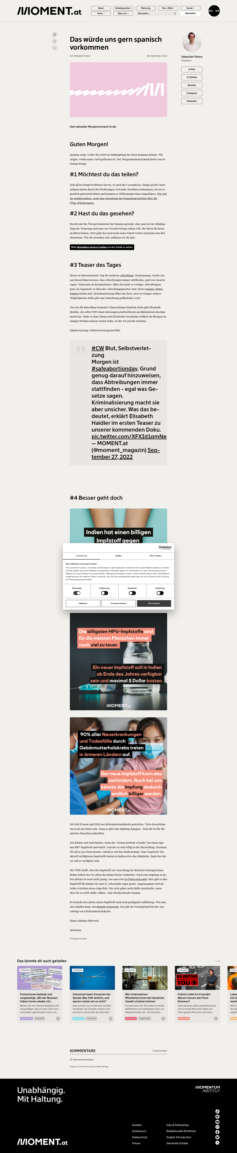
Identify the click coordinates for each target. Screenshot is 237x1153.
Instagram (192, 93)
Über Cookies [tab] (155, 556)
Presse (136, 1143)
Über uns (122, 13)
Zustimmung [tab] (81, 556)
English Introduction (178, 1137)
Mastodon (192, 101)
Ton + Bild (167, 8)
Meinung (145, 8)
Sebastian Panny (191, 56)
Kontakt (136, 1125)
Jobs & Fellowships (177, 1125)
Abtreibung (126, 275)
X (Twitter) (192, 77)
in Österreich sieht (136, 879)
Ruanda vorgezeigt (108, 906)
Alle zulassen (154, 603)
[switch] (104, 593)
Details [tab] (119, 556)
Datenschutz (139, 1137)
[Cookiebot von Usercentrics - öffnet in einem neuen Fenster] (160, 548)
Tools (100, 13)
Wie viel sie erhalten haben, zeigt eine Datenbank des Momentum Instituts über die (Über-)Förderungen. (118, 198)
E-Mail (191, 69)
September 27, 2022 (126, 453)
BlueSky (192, 85)
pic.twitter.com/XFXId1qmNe (129, 436)
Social (190, 8)
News (101, 8)
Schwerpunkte (122, 8)
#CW (98, 348)
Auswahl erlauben (118, 603)
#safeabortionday (115, 368)
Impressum (139, 1131)
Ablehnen (83, 603)
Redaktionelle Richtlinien (181, 1131)
